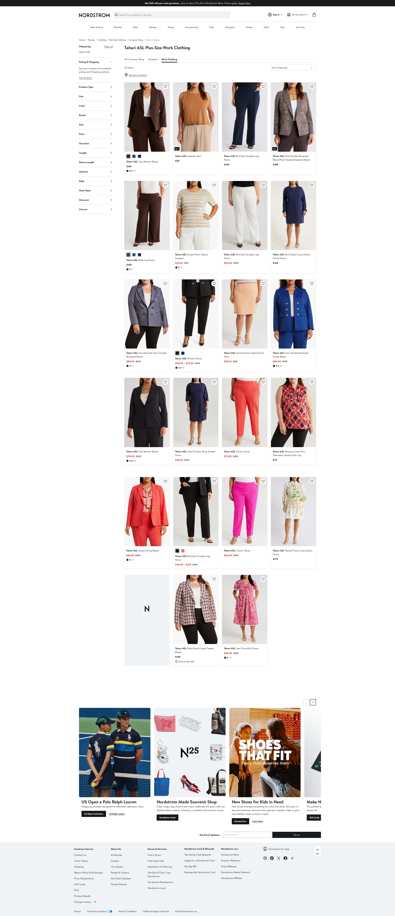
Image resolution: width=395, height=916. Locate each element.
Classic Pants (237, 451)
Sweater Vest (188, 156)
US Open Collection (93, 813)
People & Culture (120, 872)
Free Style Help (156, 860)
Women (118, 27)
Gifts (266, 27)
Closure (83, 209)
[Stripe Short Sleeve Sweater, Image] (195, 215)
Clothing (102, 40)
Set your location (138, 75)
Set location (85, 77)
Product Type (86, 87)
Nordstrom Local (157, 888)
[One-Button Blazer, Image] (146, 117)
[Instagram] (265, 858)
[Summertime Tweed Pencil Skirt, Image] (244, 314)
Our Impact (117, 866)
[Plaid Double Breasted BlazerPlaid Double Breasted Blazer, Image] (293, 117)
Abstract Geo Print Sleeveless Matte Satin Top (289, 453)
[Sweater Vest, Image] (195, 117)
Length (83, 152)
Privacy (77, 911)
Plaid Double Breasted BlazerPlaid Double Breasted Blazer (291, 157)
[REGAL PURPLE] (139, 156)
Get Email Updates (121, 878)
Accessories (191, 27)
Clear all (108, 46)
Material (83, 171)
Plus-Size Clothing (117, 40)
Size (81, 96)
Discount (84, 199)
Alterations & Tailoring (160, 866)
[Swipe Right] (313, 702)
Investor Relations (231, 860)
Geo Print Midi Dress (241, 648)
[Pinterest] (272, 858)
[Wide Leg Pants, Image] (146, 215)
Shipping (79, 866)
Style (81, 181)
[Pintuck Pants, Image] (195, 314)
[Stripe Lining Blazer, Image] (146, 511)
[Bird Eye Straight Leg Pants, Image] (244, 117)
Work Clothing (169, 59)
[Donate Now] (265, 752)
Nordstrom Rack (230, 854)
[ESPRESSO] (128, 156)
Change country (82, 902)
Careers (115, 860)
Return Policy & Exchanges (88, 872)
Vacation (153, 59)
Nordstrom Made (167, 817)
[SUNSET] (182, 550)
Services (300, 27)
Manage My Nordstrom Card (199, 872)
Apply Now (244, 3)
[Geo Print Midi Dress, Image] (244, 609)
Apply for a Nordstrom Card (199, 860)
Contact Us (80, 855)
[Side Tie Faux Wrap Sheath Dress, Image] (195, 412)
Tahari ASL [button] (84, 52)
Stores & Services (157, 849)
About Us (116, 849)
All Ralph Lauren (117, 813)
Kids (211, 27)
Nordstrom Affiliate (231, 878)
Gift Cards (314, 817)
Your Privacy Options (97, 911)
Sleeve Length (86, 162)
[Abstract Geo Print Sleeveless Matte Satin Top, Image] (293, 412)
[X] (279, 858)
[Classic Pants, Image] (244, 412)
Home (249, 27)
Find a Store (154, 855)
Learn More (257, 821)
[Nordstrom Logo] (94, 15)
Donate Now (240, 821)
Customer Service (83, 849)
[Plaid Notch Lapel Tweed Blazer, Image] (195, 609)
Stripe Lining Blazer (142, 550)
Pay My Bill (190, 866)
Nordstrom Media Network (235, 872)
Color (82, 105)
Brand (82, 115)
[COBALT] (182, 353)
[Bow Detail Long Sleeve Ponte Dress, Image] (293, 215)
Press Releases (229, 866)
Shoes (171, 27)
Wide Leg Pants (140, 260)
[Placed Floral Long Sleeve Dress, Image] (293, 511)
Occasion (84, 143)
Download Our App (278, 849)
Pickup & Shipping (89, 62)
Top (317, 853)
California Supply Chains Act (156, 911)
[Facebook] (285, 858)
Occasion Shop (136, 40)
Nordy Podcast (119, 884)
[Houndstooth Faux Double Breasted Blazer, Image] (146, 314)
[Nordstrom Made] (190, 752)
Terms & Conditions (127, 911)
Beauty (153, 27)
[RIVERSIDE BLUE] (133, 156)
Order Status (81, 860)
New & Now (96, 27)
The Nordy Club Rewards (197, 854)
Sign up (296, 834)
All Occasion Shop (134, 59)
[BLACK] (177, 353)
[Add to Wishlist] (165, 86)
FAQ (76, 890)
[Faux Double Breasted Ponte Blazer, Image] (293, 314)
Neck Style (85, 190)
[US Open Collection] (114, 752)
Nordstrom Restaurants (160, 882)
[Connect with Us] (292, 858)
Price (81, 134)
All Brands (116, 855)
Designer (230, 27)
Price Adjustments (84, 878)
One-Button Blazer (142, 161)
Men (135, 27)
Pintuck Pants (188, 358)
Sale (282, 27)
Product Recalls (82, 896)
